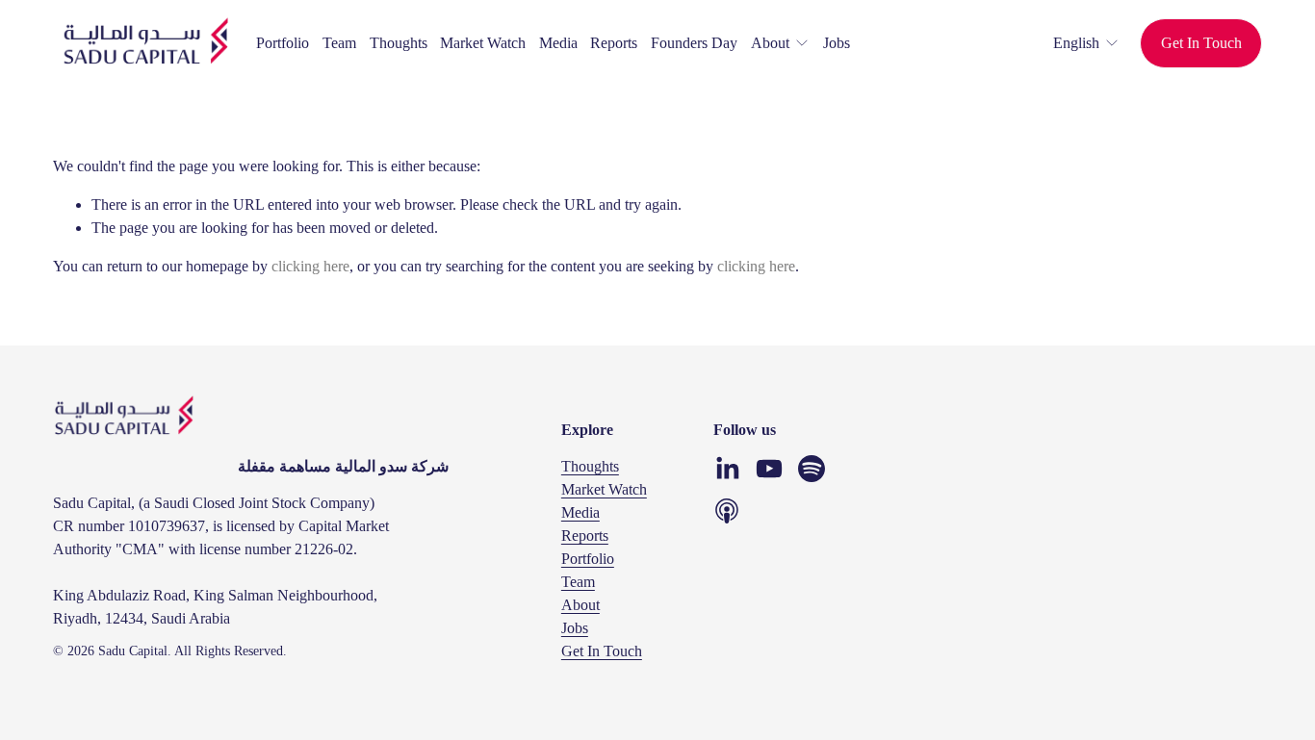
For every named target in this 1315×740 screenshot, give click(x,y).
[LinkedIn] (726, 468)
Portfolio (282, 43)
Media (558, 43)
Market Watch (483, 43)
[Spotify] (811, 468)
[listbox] (1073, 43)
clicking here (310, 266)
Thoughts (398, 43)
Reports (613, 43)
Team (339, 43)
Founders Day (694, 43)
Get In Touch (1201, 43)
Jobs (836, 43)
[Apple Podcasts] (726, 511)
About (580, 605)
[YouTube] (769, 468)
